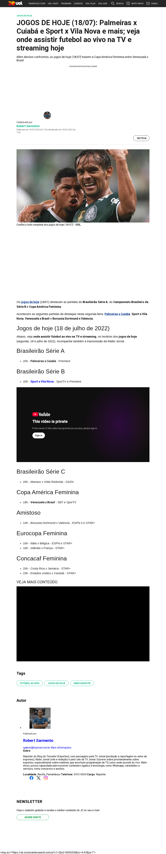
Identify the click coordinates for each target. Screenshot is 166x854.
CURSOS (78, 3)
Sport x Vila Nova (42, 381)
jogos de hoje (56, 683)
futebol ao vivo (29, 683)
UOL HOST (53, 3)
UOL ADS (102, 3)
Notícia (141, 138)
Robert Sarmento (28, 126)
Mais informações (61, 747)
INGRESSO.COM (37, 3)
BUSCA (120, 3)
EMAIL (154, 3)
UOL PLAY (90, 3)
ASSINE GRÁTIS (32, 817)
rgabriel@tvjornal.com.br (36, 747)
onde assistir (82, 683)
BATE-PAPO (137, 3)
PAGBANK (66, 3)
